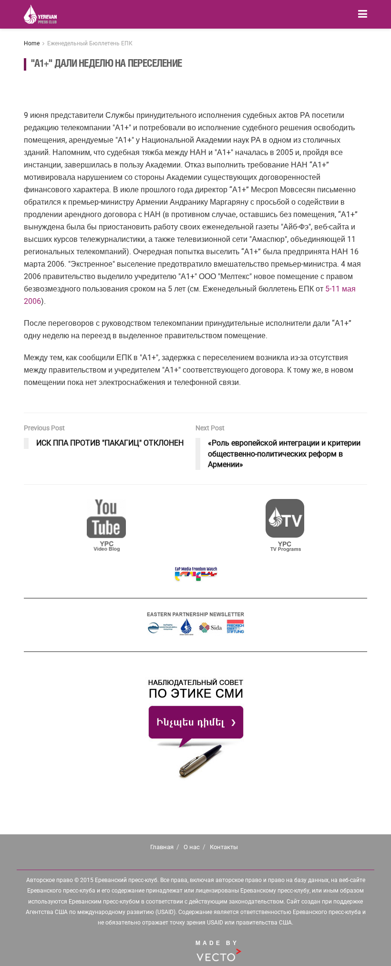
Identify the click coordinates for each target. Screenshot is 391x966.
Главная (162, 847)
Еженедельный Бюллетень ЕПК (90, 43)
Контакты (224, 847)
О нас (192, 847)
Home (32, 43)
